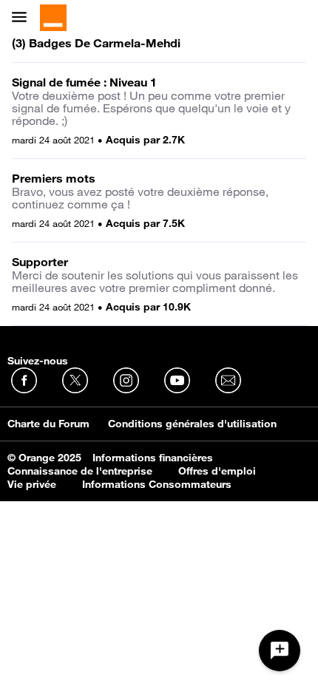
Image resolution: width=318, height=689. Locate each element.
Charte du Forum (48, 423)
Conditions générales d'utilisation (192, 423)
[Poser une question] (279, 650)
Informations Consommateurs (156, 484)
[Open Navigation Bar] (23, 18)
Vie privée (31, 484)
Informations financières (152, 457)
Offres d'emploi (217, 471)
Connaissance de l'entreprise (79, 471)
